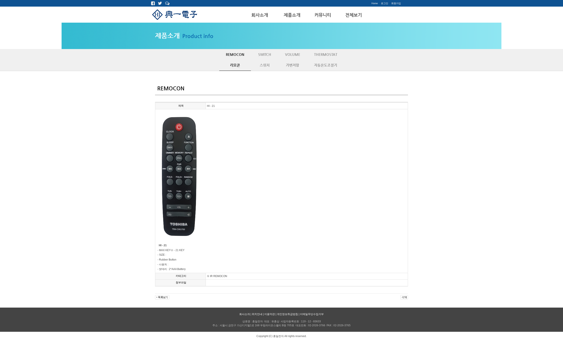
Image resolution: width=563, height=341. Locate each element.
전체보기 (353, 15)
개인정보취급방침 (287, 314)
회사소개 (259, 15)
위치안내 (257, 314)
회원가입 (396, 3)
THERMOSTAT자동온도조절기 (325, 59)
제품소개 (292, 15)
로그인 (384, 3)
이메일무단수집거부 (312, 314)
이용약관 (269, 314)
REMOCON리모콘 (235, 59)
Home (374, 3)
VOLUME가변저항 (292, 59)
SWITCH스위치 (264, 59)
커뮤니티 (322, 15)
